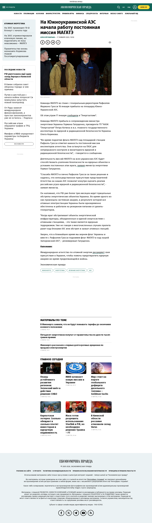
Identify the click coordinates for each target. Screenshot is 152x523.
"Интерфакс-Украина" (95, 479)
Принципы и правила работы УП (122, 471)
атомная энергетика (77, 270)
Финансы (80, 14)
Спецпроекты (92, 14)
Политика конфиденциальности (57, 471)
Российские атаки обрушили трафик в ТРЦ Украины (17, 126)
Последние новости (14, 70)
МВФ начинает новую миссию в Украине (75, 379)
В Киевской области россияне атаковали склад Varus (101, 421)
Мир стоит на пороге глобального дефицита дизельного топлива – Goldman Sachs (99, 385)
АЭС (90, 270)
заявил (81, 165)
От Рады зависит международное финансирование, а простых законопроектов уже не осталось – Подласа (18, 112)
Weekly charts (116, 14)
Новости (18, 14)
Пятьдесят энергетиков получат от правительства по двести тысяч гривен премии (75, 336)
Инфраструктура (53, 14)
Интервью (104, 14)
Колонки (40, 14)
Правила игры (68, 14)
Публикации (29, 14)
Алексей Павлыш (47, 37)
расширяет (98, 252)
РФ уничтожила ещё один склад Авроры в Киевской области (17, 76)
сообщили (72, 115)
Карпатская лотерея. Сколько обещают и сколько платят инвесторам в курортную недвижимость (50, 424)
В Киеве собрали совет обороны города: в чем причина (16, 87)
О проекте (37, 471)
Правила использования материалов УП (90, 471)
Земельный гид (131, 14)
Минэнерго (46, 270)
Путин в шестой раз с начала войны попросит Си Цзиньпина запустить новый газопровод (18, 99)
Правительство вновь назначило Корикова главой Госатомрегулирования (16, 52)
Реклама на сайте (23, 471)
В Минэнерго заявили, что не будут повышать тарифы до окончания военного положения (75, 325)
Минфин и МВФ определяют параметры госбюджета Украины (19, 136)
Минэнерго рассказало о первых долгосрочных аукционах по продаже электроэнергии (71, 346)
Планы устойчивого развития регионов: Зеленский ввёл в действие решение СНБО (50, 385)
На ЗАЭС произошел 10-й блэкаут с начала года (16, 29)
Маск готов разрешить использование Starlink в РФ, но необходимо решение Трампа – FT (75, 424)
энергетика (59, 270)
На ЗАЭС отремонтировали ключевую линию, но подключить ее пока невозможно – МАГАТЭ (18, 39)
